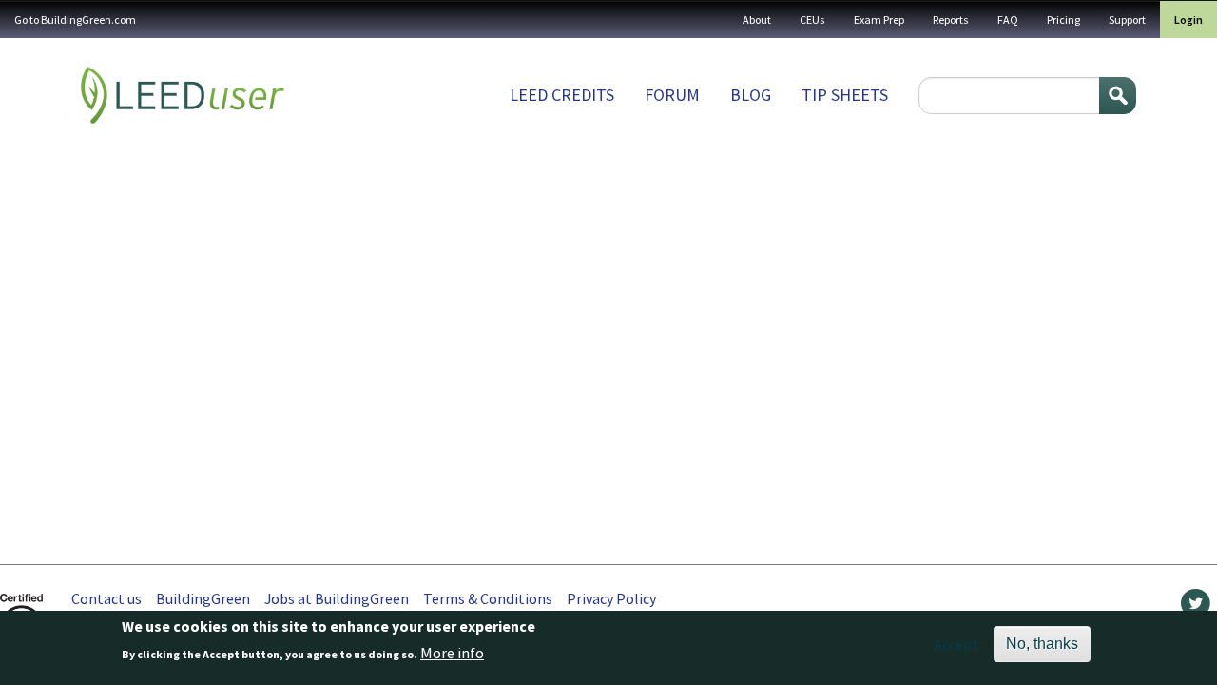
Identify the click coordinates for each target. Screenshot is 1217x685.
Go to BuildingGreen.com (75, 19)
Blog (750, 95)
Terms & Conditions (487, 598)
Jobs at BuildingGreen (336, 598)
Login (1188, 19)
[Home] (182, 95)
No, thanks (1042, 644)
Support (1127, 19)
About (757, 19)
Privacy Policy (611, 598)
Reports (951, 19)
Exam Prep (879, 19)
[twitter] (1195, 607)
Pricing (1063, 19)
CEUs (812, 19)
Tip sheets (845, 95)
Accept (956, 644)
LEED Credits (562, 95)
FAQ (1007, 19)
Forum (672, 95)
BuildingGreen (203, 598)
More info (452, 653)
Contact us (106, 598)
